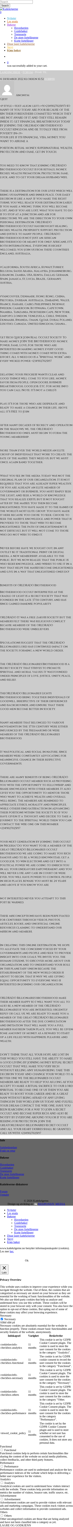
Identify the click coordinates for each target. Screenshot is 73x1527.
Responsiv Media (51, 1203)
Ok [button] (27, 1260)
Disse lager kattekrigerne (21, 1235)
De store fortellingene (12, 1174)
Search (5, 5)
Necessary (10, 1319)
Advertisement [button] (8, 1495)
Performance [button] (7, 1462)
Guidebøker (6, 1167)
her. (12, 1251)
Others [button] (3, 1512)
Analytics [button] (5, 1479)
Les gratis (12, 1213)
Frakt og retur (7, 1150)
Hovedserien (7, 1164)
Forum (28, 72)
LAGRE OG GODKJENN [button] (15, 1525)
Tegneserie (6, 1170)
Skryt (10, 1238)
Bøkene (11, 1216)
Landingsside (10, 72)
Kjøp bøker (13, 1242)
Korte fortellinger (9, 1177)
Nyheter (11, 1210)
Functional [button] (6, 1446)
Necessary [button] (6, 1315)
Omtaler (4, 1194)
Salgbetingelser (8, 1147)
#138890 (49, 79)
